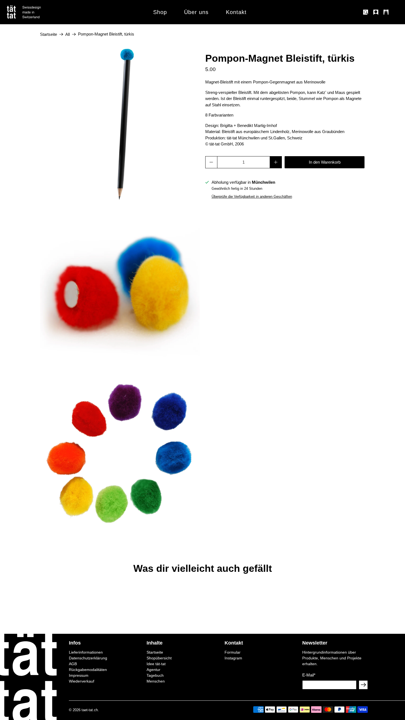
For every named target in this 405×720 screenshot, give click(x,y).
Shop (160, 12)
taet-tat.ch (90, 710)
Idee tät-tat (156, 664)
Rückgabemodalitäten (88, 669)
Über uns (196, 12)
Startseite (48, 34)
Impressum (78, 675)
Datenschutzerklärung (88, 658)
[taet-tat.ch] (36, 12)
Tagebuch (155, 675)
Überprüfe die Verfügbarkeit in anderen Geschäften (252, 196)
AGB (73, 664)
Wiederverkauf (81, 681)
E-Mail (308, 675)
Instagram (233, 658)
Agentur (153, 669)
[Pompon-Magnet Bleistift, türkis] (120, 124)
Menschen (156, 681)
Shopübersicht (159, 658)
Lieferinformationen (86, 652)
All (67, 34)
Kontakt (236, 12)
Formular (233, 652)
